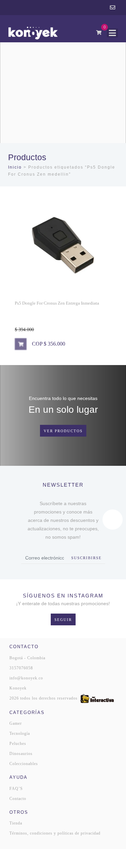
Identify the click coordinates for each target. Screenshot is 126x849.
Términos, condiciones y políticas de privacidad (54, 833)
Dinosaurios (21, 753)
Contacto (17, 798)
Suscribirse (86, 558)
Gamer (15, 723)
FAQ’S (16, 788)
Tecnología (19, 733)
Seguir (63, 620)
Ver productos (63, 431)
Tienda (15, 823)
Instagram (93, 7)
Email (112, 7)
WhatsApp (83, 7)
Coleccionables (23, 763)
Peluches (17, 743)
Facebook (102, 7)
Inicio (15, 167)
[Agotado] (21, 344)
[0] (98, 32)
